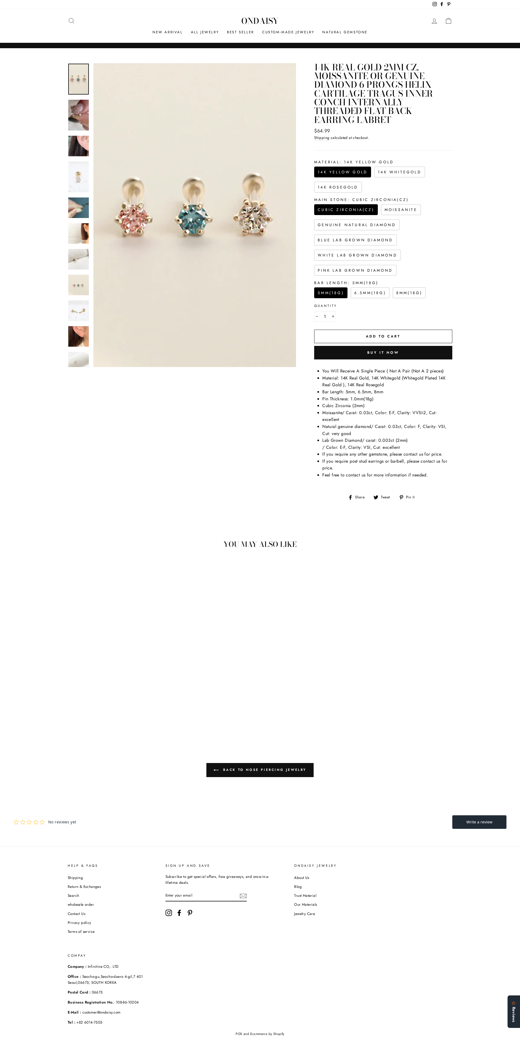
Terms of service (81, 931)
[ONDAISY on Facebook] (179, 913)
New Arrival (167, 32)
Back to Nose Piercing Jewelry (264, 769)
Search (73, 895)
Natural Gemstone (345, 32)
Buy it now (383, 352)
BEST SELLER (240, 32)
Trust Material (305, 895)
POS (239, 1033)
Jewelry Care (304, 913)
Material (354, 162)
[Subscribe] (243, 895)
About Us (301, 877)
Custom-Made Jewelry (288, 32)
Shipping (321, 137)
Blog (298, 886)
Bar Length (346, 283)
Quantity (325, 305)
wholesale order (81, 904)
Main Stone (361, 200)
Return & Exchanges (84, 886)
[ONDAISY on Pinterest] (190, 913)
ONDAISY (260, 21)
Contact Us (76, 913)
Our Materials (305, 904)
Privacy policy (79, 922)
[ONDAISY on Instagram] (168, 913)
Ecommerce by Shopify (267, 1033)
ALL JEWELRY (205, 32)
